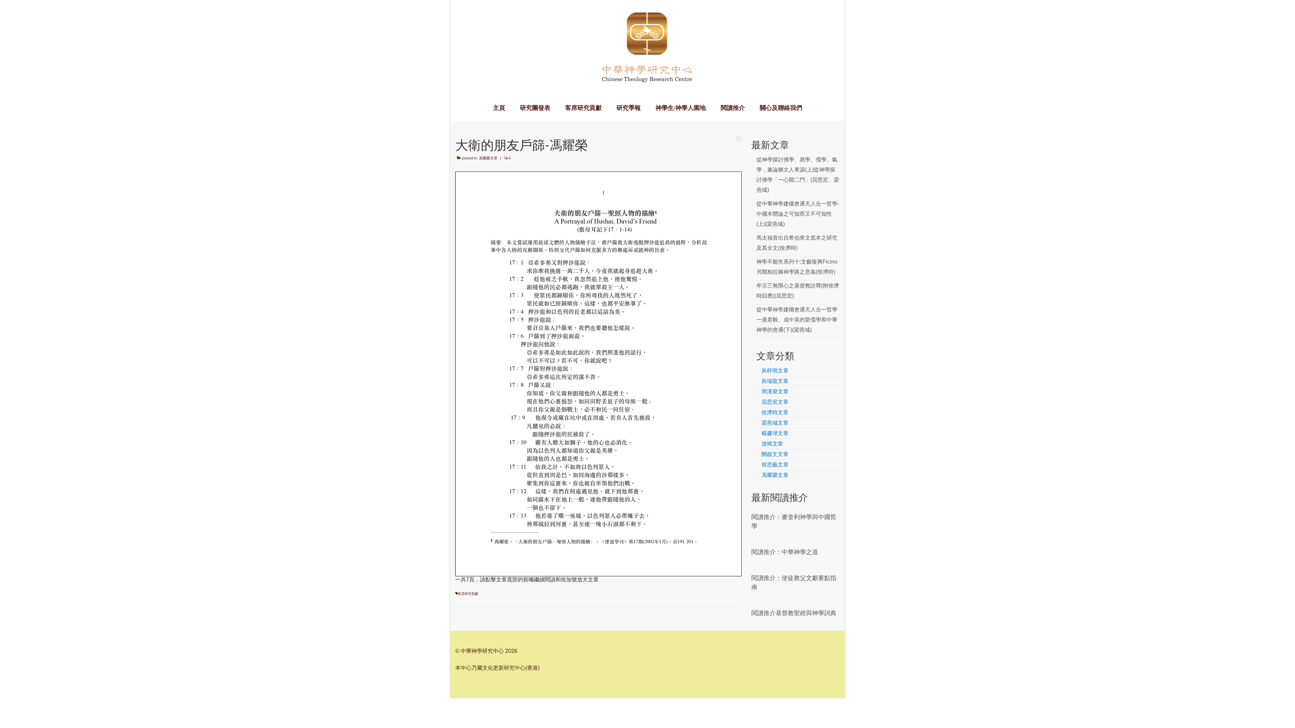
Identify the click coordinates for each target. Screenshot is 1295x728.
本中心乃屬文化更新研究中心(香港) (497, 668)
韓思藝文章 (774, 464)
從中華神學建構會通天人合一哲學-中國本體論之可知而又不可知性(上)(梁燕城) (797, 214)
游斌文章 (772, 444)
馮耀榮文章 (488, 158)
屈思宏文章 (774, 402)
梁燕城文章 (774, 423)
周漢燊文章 (774, 391)
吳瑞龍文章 (774, 381)
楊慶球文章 (774, 433)
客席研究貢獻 (468, 594)
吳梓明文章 (774, 370)
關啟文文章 (774, 454)
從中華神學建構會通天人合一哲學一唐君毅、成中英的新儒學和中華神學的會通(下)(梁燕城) (796, 320)
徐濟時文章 (774, 412)
